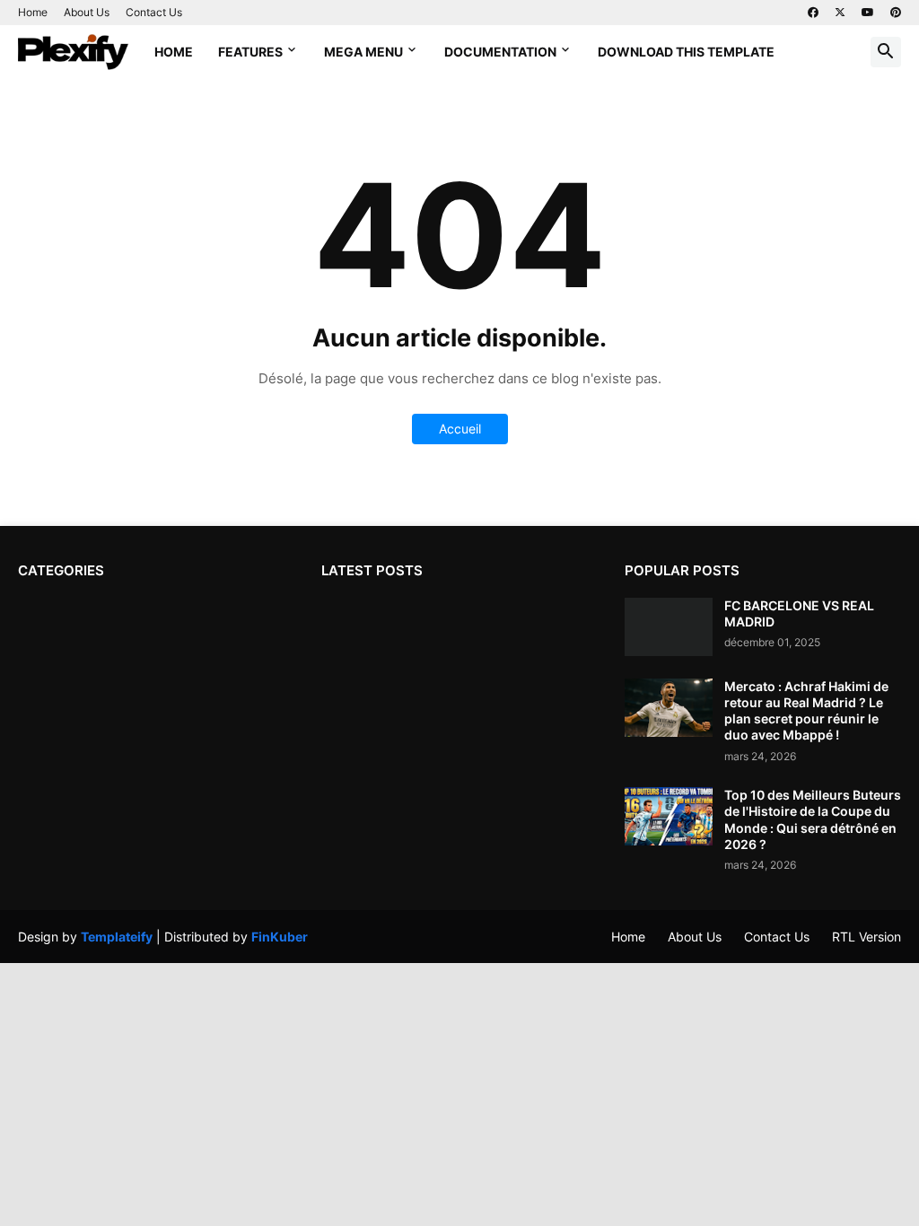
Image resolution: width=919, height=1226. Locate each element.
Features (250, 51)
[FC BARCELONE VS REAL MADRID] (669, 627)
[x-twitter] (840, 12)
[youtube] (868, 12)
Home (33, 12)
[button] (886, 52)
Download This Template (686, 51)
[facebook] (813, 12)
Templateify (117, 936)
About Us (86, 12)
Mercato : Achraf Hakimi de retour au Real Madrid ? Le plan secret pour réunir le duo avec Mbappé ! (806, 711)
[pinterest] (895, 12)
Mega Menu (363, 51)
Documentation (500, 51)
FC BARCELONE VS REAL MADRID (799, 613)
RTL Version (866, 936)
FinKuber (279, 936)
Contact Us (154, 12)
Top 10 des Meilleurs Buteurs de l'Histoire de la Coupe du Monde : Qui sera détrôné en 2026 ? (812, 819)
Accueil (460, 428)
